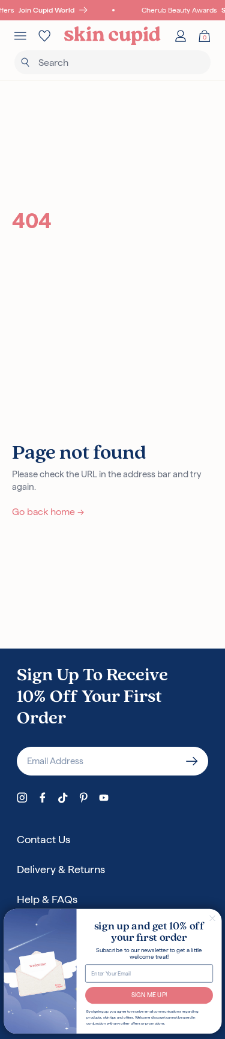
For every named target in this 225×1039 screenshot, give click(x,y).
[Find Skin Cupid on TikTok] (63, 797)
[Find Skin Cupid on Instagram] (22, 797)
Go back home (48, 512)
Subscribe (192, 761)
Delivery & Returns (61, 869)
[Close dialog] (212, 918)
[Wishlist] (44, 36)
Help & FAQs (47, 899)
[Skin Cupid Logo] (112, 36)
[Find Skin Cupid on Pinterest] (83, 797)
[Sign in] (181, 36)
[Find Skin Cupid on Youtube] (103, 797)
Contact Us (43, 839)
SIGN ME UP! (148, 995)
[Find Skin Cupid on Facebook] (42, 797)
